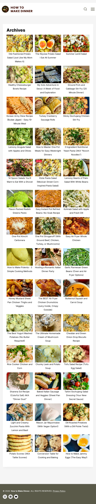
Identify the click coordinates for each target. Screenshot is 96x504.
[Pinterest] (10, 497)
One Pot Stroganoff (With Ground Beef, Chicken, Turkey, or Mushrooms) (48, 240)
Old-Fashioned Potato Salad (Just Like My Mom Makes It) (19, 58)
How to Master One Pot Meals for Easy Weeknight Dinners (48, 151)
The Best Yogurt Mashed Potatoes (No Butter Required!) (19, 337)
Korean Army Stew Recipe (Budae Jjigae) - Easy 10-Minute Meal (20, 120)
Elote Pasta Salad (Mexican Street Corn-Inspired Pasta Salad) (48, 182)
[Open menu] (92, 9)
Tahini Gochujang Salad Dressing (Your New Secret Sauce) (76, 395)
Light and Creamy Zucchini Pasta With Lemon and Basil (20, 426)
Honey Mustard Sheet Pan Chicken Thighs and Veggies (19, 302)
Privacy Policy (59, 491)
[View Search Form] (85, 9)
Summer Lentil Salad (76, 54)
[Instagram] (5, 497)
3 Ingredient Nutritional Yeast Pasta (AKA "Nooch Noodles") (76, 151)
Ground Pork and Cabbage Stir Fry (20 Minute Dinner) (76, 89)
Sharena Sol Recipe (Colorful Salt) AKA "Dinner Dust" (20, 395)
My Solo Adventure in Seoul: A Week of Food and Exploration (48, 89)
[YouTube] (16, 497)
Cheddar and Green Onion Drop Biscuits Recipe (76, 337)
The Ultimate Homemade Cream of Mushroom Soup (47, 337)
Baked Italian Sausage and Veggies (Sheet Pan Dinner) (48, 395)
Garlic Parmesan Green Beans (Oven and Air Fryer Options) (76, 271)
